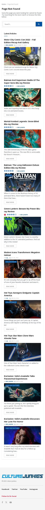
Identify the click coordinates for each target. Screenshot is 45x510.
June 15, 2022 (14, 341)
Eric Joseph (9, 45)
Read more (11, 73)
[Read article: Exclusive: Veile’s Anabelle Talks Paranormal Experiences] (22, 392)
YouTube (23, 489)
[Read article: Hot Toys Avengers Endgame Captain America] (22, 309)
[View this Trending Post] (5, 215)
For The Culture (12, 49)
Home (4, 4)
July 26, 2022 (14, 258)
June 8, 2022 (19, 381)
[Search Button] (39, 24)
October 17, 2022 (21, 45)
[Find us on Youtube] (11, 502)
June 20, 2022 (14, 298)
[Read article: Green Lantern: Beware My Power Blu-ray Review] (22, 226)
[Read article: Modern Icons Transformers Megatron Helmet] (22, 269)
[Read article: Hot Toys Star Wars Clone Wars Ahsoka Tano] (22, 352)
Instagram (34, 489)
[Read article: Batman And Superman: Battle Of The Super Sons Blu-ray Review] (22, 97)
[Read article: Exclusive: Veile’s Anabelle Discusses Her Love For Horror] (22, 435)
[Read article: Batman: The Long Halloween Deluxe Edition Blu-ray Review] (22, 182)
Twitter (15, 489)
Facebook (5, 489)
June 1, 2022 (19, 424)
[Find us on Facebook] (2, 502)
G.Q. (7, 258)
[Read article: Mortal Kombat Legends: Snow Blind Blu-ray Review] (22, 138)
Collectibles (11, 262)
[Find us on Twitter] (6, 502)
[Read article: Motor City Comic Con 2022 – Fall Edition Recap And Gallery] (22, 56)
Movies (8, 90)
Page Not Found (13, 4)
